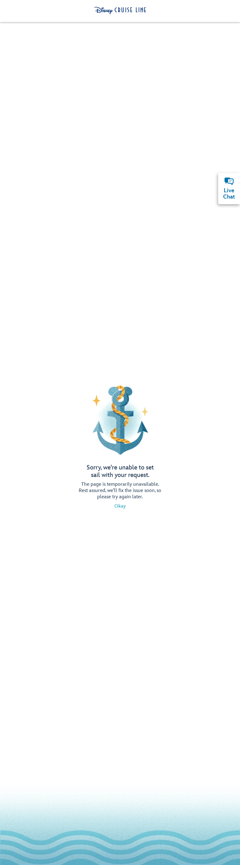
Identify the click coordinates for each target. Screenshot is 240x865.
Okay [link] (120, 506)
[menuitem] (229, 181)
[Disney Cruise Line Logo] (120, 10)
